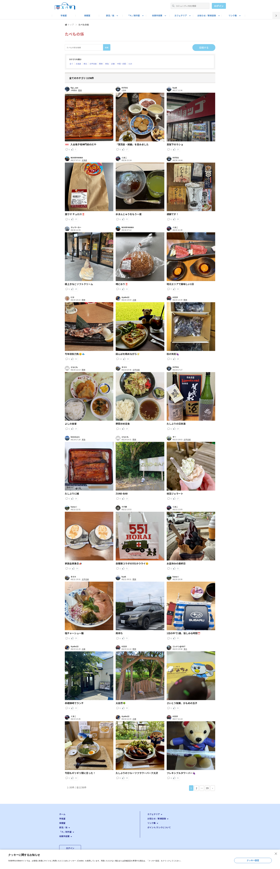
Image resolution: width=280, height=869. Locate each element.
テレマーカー (76, 227)
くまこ (124, 157)
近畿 (113, 63)
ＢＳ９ (124, 367)
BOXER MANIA (77, 157)
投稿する (204, 47)
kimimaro (75, 437)
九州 (130, 63)
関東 (101, 63)
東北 (85, 63)
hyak (175, 88)
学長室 (64, 15)
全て (71, 63)
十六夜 (124, 507)
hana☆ (74, 507)
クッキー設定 (253, 860)
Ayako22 (125, 297)
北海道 (78, 63)
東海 (107, 63)
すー (174, 437)
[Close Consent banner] (276, 853)
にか (72, 297)
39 (207, 788)
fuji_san (74, 88)
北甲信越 (93, 63)
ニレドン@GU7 (179, 646)
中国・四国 (121, 63)
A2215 (175, 297)
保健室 (87, 15)
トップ (71, 24)
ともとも (74, 367)
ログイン (219, 6)
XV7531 (125, 88)
